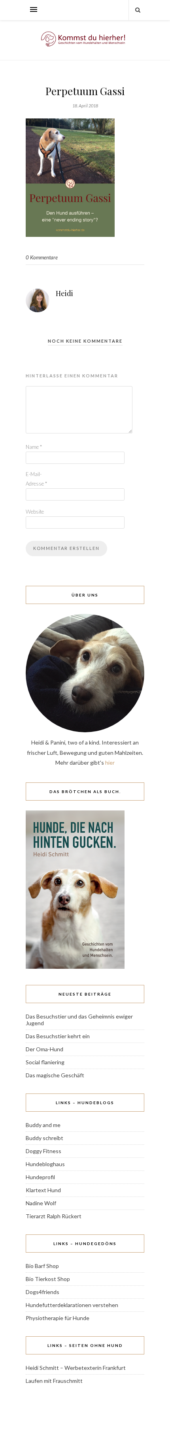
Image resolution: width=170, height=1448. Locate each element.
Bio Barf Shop (42, 1265)
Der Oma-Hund (44, 1049)
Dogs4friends (42, 1292)
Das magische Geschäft (55, 1075)
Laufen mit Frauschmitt (54, 1380)
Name (34, 447)
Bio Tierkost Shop (48, 1278)
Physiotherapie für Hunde (57, 1318)
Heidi (64, 293)
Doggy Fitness (43, 1151)
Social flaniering (45, 1062)
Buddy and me (43, 1125)
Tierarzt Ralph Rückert (53, 1216)
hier (110, 762)
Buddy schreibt (44, 1138)
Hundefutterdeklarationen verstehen (72, 1305)
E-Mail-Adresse (36, 478)
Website (35, 511)
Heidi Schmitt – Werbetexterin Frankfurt (76, 1367)
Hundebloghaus (45, 1164)
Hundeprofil (40, 1177)
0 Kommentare (42, 257)
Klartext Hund (43, 1190)
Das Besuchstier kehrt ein (58, 1036)
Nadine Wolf (41, 1203)
